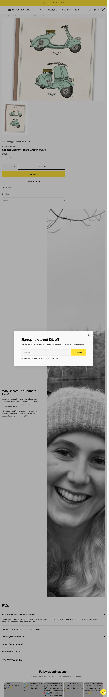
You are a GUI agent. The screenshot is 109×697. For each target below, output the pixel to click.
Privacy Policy (53, 358)
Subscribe (78, 352)
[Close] (89, 335)
